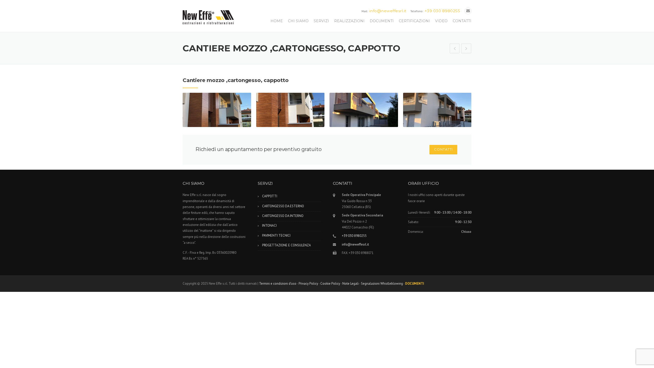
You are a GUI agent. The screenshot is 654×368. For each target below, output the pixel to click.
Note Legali (350, 283)
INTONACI (269, 225)
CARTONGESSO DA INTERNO (282, 216)
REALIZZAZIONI (349, 21)
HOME (277, 21)
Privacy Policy (308, 283)
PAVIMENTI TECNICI (276, 235)
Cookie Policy (330, 283)
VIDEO (441, 21)
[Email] (468, 11)
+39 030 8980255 (442, 10)
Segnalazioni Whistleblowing (382, 283)
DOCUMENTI (382, 21)
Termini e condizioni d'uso (277, 283)
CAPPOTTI (269, 196)
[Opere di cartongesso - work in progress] (455, 48)
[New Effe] (208, 16)
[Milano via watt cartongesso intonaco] (466, 48)
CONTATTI (462, 21)
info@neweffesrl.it (387, 10)
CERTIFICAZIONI (414, 21)
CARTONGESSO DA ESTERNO (283, 206)
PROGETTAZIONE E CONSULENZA (286, 245)
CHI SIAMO (298, 21)
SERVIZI (321, 21)
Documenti (414, 283)
